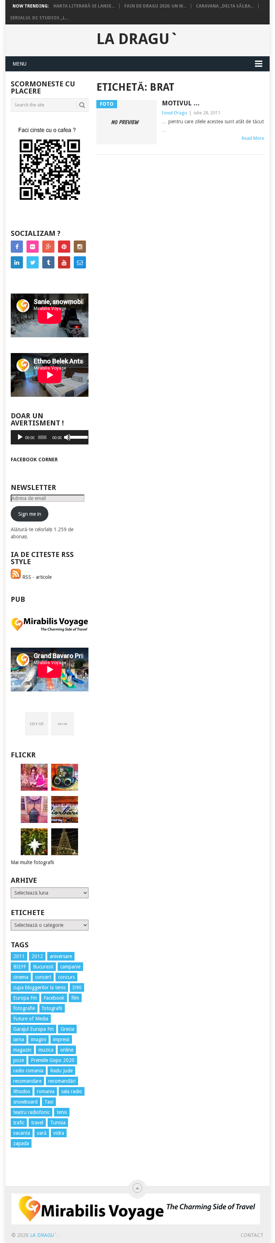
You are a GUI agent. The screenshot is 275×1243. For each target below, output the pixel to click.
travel (37, 1122)
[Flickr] (32, 246)
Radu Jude (61, 1070)
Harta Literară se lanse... (84, 6)
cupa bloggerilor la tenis (39, 987)
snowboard (25, 1102)
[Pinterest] (64, 246)
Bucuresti (43, 967)
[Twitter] (32, 262)
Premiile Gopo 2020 (52, 1060)
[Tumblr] (48, 262)
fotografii (52, 1008)
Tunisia (58, 1122)
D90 (77, 987)
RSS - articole (36, 577)
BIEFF (19, 967)
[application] (49, 437)
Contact (252, 1235)
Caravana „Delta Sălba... (225, 6)
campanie (70, 967)
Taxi (48, 1102)
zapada (21, 1143)
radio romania (28, 1070)
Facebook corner (34, 459)
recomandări (62, 1081)
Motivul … (181, 103)
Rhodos (21, 1091)
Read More (253, 138)
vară (42, 1133)
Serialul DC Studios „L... (39, 17)
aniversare (61, 956)
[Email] (80, 262)
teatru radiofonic (31, 1112)
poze (18, 1060)
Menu (19, 64)
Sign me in (29, 514)
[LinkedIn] (17, 262)
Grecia (67, 1029)
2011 (19, 956)
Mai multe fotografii (32, 862)
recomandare (27, 1081)
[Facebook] (17, 246)
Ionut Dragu (174, 112)
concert (43, 977)
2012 (37, 956)
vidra (58, 1133)
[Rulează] (20, 437)
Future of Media (30, 1018)
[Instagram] (80, 246)
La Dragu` (137, 39)
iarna (18, 1039)
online (66, 1050)
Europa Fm (25, 998)
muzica (45, 1050)
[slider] (77, 436)
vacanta (21, 1133)
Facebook (54, 998)
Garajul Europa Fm (33, 1029)
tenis (62, 1112)
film (75, 998)
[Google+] (48, 246)
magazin (22, 1050)
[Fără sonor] (67, 437)
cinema (20, 977)
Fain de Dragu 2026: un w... (155, 6)
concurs (66, 977)
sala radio (71, 1091)
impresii (61, 1039)
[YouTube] (64, 262)
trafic (18, 1122)
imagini (38, 1039)
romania (45, 1091)
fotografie (24, 1008)
